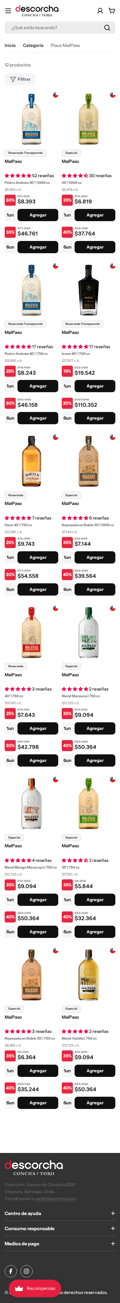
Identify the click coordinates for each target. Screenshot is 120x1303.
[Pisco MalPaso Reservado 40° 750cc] (31, 632)
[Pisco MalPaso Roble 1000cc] (88, 461)
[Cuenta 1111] (100, 10)
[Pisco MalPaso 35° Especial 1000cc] (88, 119)
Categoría (33, 45)
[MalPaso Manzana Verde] (88, 632)
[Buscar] (107, 27)
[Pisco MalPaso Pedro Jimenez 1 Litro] (31, 119)
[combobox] (60, 28)
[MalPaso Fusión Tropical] (31, 803)
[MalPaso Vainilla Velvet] (88, 975)
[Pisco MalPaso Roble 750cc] (31, 975)
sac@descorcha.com (55, 1198)
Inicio (10, 45)
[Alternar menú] (8, 10)
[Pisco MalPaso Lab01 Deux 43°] (31, 461)
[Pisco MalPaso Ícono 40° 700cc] (88, 290)
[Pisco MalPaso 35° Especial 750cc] (88, 803)
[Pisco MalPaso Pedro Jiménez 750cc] (31, 290)
